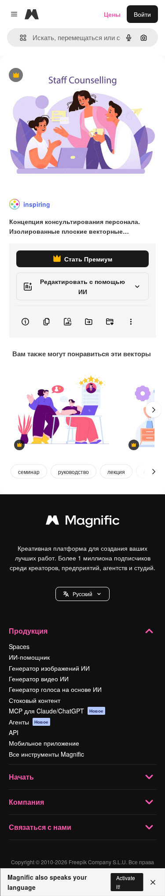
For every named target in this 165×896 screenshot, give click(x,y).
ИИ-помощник (29, 657)
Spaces (19, 646)
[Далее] (153, 410)
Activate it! (125, 882)
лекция (116, 471)
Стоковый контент (34, 700)
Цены (112, 14)
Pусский (82, 593)
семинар (29, 471)
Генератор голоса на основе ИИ (55, 689)
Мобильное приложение (44, 743)
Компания (26, 802)
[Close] (153, 882)
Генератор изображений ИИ (49, 668)
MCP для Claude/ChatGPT (56, 710)
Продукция (28, 631)
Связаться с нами (40, 827)
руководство (73, 471)
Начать (21, 777)
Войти (142, 14)
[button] (82, 594)
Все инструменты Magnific (46, 754)
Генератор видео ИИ (39, 678)
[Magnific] (83, 522)
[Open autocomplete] (19, 37)
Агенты (28, 721)
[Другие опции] (130, 322)
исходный (59, 75)
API (13, 732)
